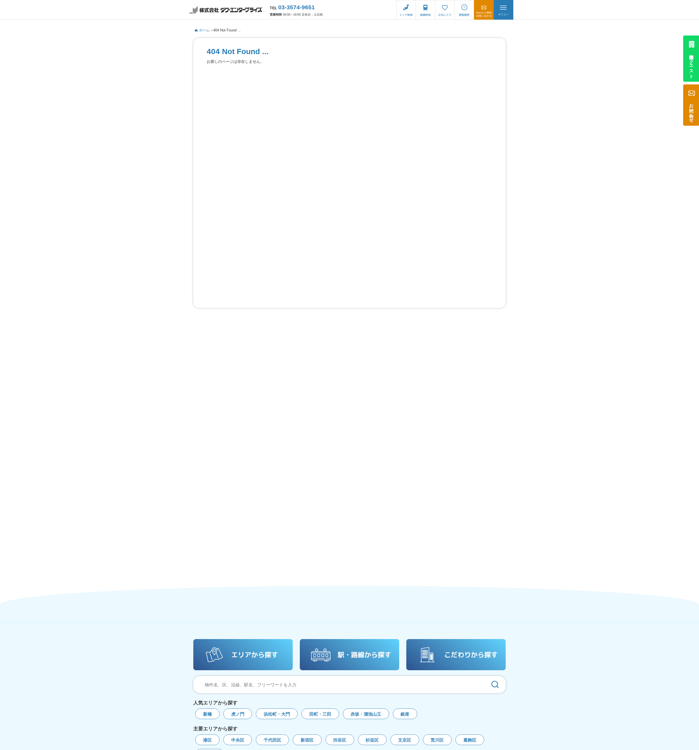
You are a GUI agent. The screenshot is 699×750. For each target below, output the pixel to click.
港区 (207, 740)
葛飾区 (469, 740)
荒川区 (437, 740)
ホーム (204, 30)
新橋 (207, 714)
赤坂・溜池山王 (366, 714)
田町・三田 (320, 714)
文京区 (404, 740)
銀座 (405, 714)
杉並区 (372, 740)
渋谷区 (339, 740)
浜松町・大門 (277, 714)
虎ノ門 (237, 714)
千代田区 (272, 740)
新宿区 (307, 740)
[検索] (495, 684)
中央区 (237, 740)
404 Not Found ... (227, 30)
